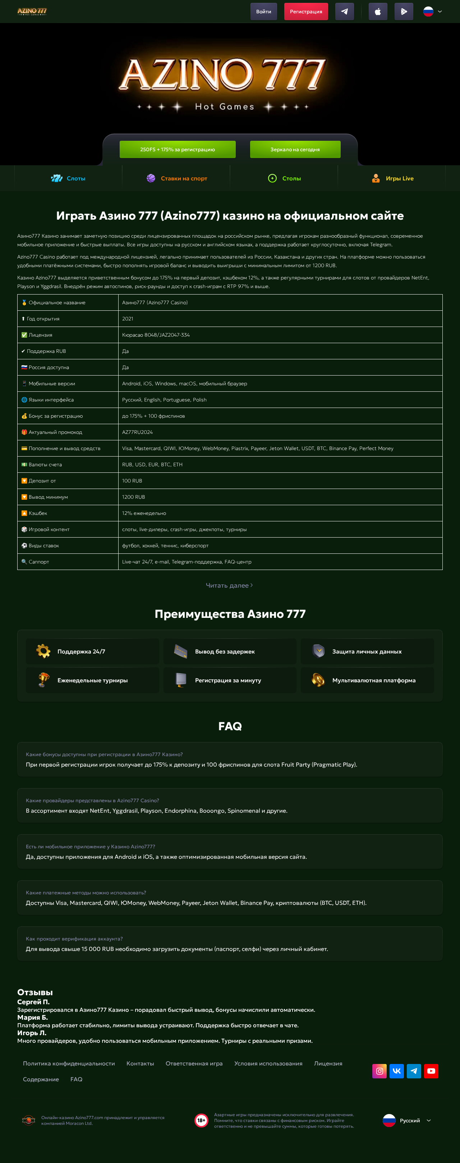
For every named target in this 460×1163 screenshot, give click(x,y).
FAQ (76, 1079)
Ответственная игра (194, 1063)
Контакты (140, 1063)
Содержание (41, 1079)
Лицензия (328, 1063)
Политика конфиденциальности (69, 1063)
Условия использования (268, 1063)
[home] (32, 11)
